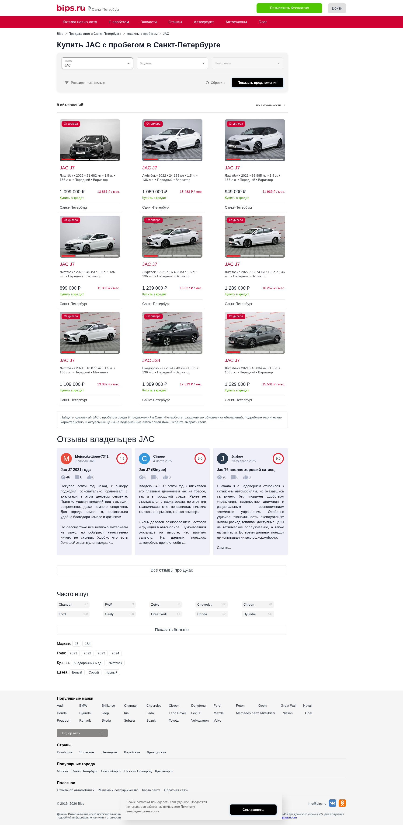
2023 (101, 653)
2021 (73, 653)
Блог (263, 22)
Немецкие (109, 752)
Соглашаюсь (253, 809)
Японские (86, 752)
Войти (337, 8)
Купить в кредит (72, 198)
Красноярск (164, 771)
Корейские (132, 752)
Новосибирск (111, 771)
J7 (76, 644)
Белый (77, 672)
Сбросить (218, 82)
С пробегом (119, 22)
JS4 (87, 644)
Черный (111, 672)
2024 (115, 653)
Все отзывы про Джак (172, 570)
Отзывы (175, 22)
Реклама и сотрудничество (118, 790)
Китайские (65, 752)
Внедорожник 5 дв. (87, 663)
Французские (156, 752)
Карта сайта (151, 790)
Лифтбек (115, 663)
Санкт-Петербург (84, 771)
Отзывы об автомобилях (75, 790)
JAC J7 (67, 167)
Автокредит (204, 22)
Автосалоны (236, 22)
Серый (94, 672)
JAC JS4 (151, 360)
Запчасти (149, 22)
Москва (62, 771)
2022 (87, 653)
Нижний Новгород (138, 771)
